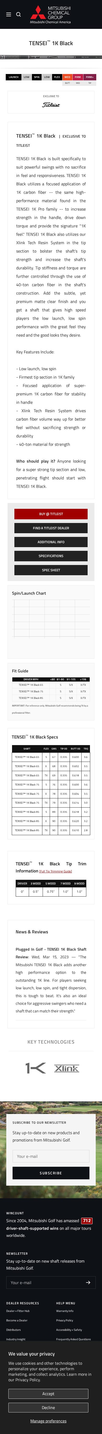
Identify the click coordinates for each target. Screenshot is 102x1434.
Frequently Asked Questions (73, 1339)
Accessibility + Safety (69, 1330)
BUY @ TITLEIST (51, 513)
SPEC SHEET (51, 570)
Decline (48, 1407)
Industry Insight (15, 1339)
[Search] (18, 14)
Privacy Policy (64, 1320)
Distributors (13, 1330)
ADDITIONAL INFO (51, 542)
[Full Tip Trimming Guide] (55, 871)
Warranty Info (64, 1311)
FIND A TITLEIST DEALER (51, 528)
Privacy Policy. (28, 1380)
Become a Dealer (16, 1320)
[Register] (88, 1282)
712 (87, 1220)
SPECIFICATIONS (51, 555)
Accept (48, 1393)
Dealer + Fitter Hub (18, 1311)
